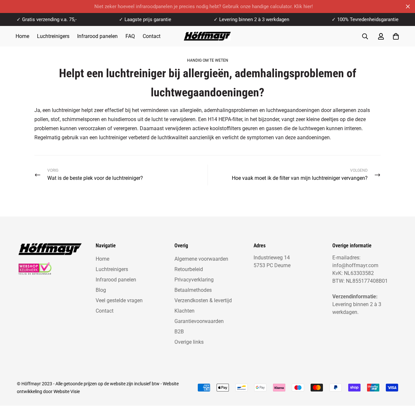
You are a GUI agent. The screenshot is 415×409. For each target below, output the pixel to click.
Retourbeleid (188, 269)
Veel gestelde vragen (119, 300)
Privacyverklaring (194, 280)
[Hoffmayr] (207, 36)
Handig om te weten (207, 60)
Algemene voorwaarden (201, 259)
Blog (101, 290)
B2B (179, 331)
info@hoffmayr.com (355, 265)
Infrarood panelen (97, 36)
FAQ (130, 36)
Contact (151, 36)
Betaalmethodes (193, 290)
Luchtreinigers (53, 36)
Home (22, 36)
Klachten (184, 311)
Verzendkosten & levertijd (203, 300)
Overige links (189, 342)
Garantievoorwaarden (199, 321)
